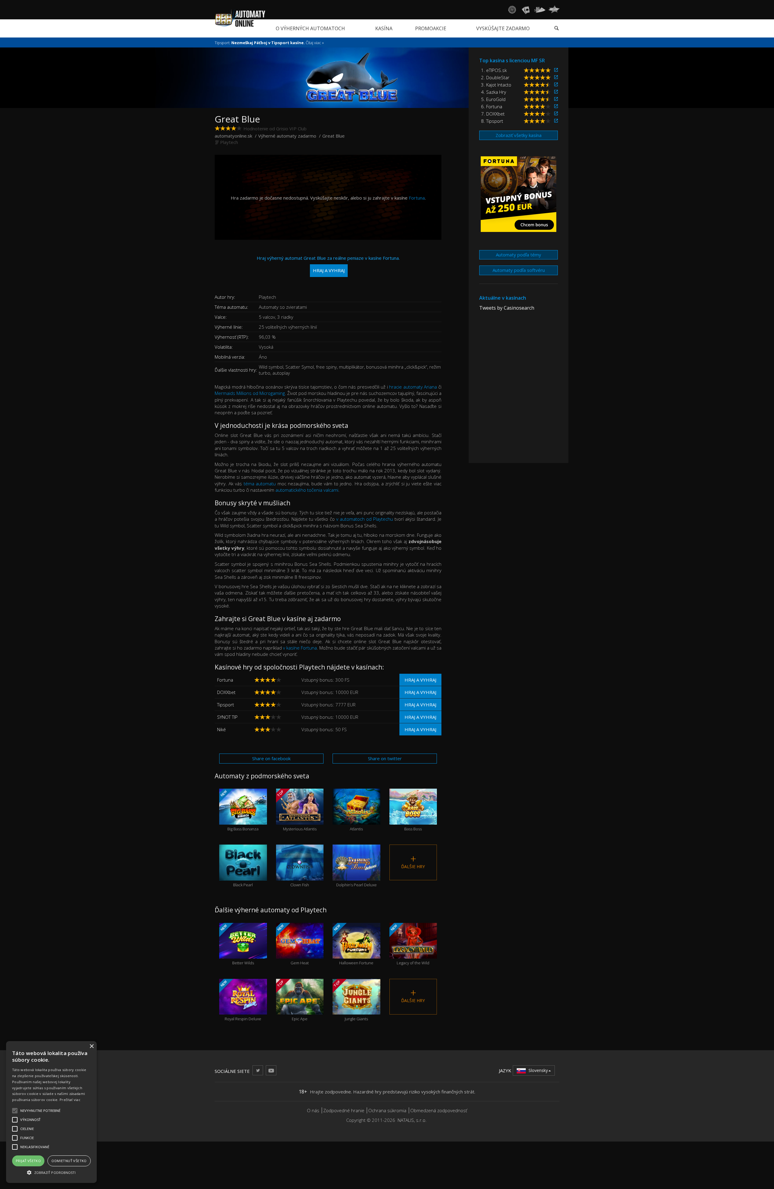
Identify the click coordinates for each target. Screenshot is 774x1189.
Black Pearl (243, 874)
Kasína (383, 28)
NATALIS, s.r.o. (412, 1120)
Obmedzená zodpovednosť (438, 1110)
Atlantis (356, 818)
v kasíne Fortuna (300, 648)
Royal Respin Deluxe (240, 1000)
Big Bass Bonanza (239, 810)
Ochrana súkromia (387, 1110)
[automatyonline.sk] (240, 17)
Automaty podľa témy (518, 255)
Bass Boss (413, 818)
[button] (51, 1172)
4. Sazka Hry (493, 92)
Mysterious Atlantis (296, 810)
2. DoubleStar (495, 77)
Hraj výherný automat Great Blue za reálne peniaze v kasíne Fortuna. (328, 264)
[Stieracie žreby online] (554, 9)
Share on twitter (385, 758)
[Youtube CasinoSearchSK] (271, 1070)
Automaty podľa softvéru (519, 270)
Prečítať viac (70, 1099)
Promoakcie (430, 28)
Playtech (229, 142)
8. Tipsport (492, 121)
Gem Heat (292, 944)
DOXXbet (226, 692)
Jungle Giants (350, 1000)
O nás (313, 1110)
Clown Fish (299, 874)
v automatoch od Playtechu (364, 519)
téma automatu (260, 483)
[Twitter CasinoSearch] (257, 1070)
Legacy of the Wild (409, 944)
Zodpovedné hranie (343, 1110)
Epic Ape (291, 1000)
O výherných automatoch (310, 28)
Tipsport (225, 705)
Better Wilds (237, 944)
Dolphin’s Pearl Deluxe (356, 874)
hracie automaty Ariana (413, 387)
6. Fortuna (491, 106)
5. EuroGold (493, 99)
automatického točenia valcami (306, 490)
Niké (221, 729)
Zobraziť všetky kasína (518, 135)
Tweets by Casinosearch (506, 308)
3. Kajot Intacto (496, 84)
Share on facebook (271, 758)
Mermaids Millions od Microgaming (250, 393)
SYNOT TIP (227, 717)
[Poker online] (540, 9)
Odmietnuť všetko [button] (68, 1160)
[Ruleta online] (512, 9)
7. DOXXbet (493, 113)
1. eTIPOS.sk (494, 70)
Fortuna (417, 198)
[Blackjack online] (525, 9)
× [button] (91, 1046)
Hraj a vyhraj (420, 680)
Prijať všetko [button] (28, 1160)
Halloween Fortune (353, 944)
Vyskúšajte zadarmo (503, 28)
